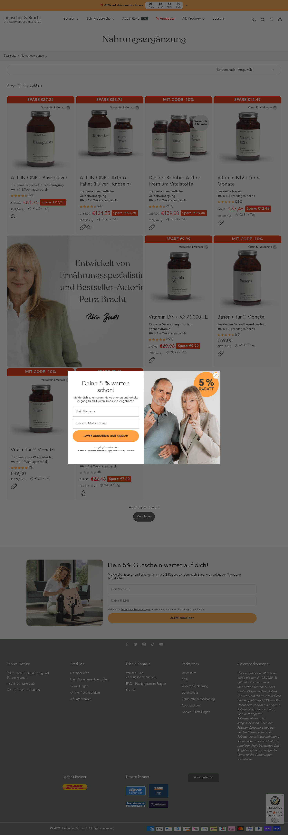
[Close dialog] (216, 375)
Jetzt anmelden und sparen (106, 436)
